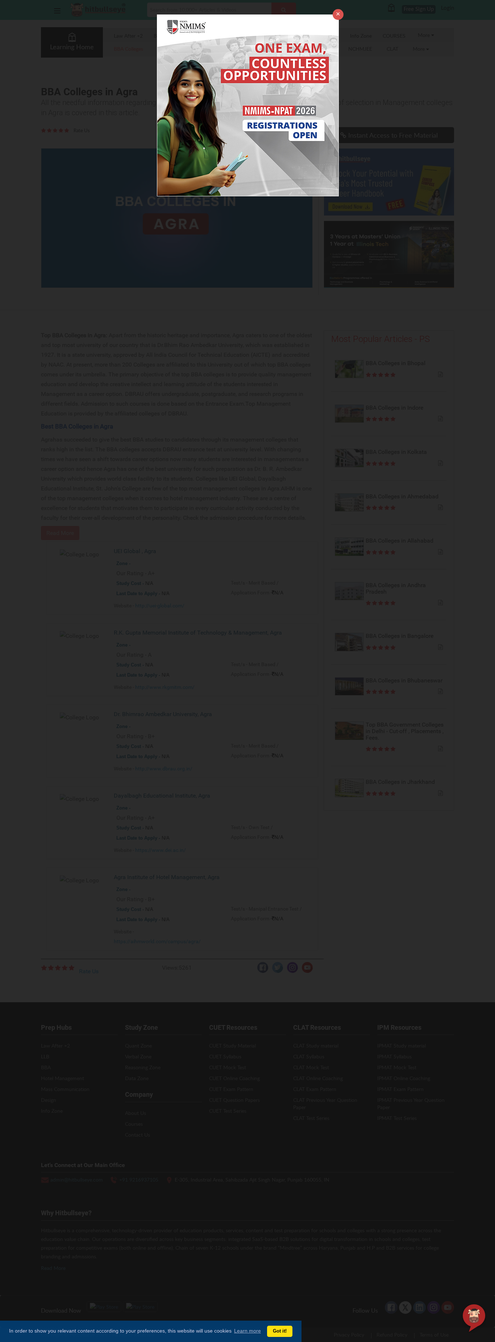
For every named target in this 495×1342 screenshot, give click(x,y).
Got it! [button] (280, 1331)
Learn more (247, 1331)
